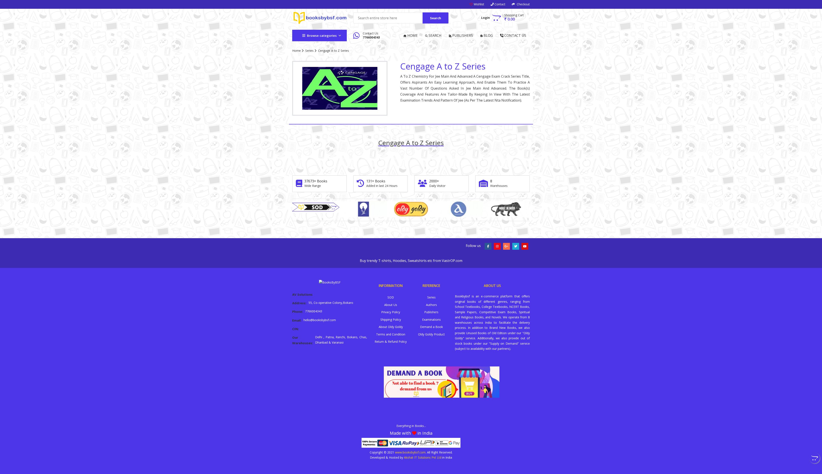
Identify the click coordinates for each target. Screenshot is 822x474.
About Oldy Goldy (391, 327)
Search (435, 18)
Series (309, 51)
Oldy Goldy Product (431, 334)
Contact (499, 4)
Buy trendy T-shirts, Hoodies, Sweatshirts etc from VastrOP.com (411, 260)
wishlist (479, 4)
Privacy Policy (390, 312)
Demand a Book (431, 327)
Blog (488, 35)
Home (412, 35)
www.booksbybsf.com (410, 452)
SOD (390, 297)
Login (485, 18)
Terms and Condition (390, 334)
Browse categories (322, 35)
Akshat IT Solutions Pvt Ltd (422, 457)
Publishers (462, 35)
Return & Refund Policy (391, 342)
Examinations (431, 319)
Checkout (523, 4)
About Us (390, 305)
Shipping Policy (390, 319)
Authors (431, 305)
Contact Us (514, 35)
